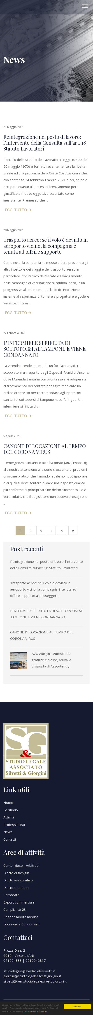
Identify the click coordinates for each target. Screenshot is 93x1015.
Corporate (11, 894)
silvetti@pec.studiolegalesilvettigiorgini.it (35, 981)
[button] (83, 4)
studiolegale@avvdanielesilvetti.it (29, 971)
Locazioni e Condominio (21, 924)
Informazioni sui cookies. (36, 1011)
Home (8, 802)
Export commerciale (19, 902)
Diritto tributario (16, 887)
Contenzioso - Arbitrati (21, 865)
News (7, 832)
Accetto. (77, 1006)
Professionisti (14, 824)
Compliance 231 (15, 909)
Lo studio (10, 810)
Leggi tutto (15, 209)
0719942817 (36, 960)
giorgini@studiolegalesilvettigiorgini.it (32, 976)
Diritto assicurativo (18, 880)
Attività (8, 817)
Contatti (9, 839)
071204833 (12, 960)
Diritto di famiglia (16, 873)
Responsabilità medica (20, 917)
